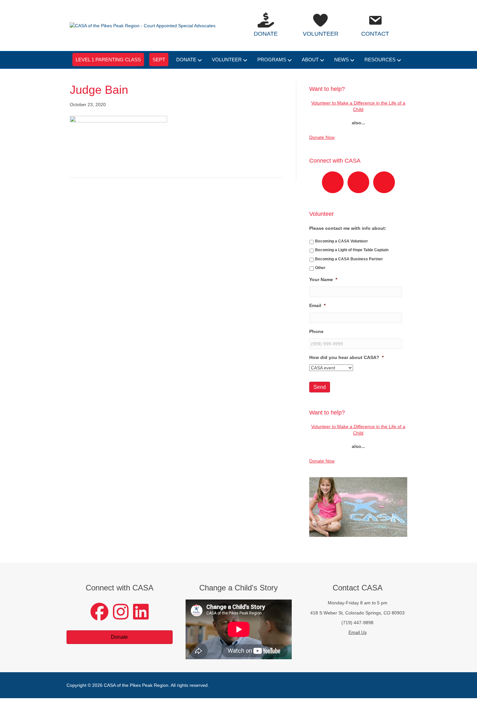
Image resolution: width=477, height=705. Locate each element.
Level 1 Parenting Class (108, 59)
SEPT (159, 59)
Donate (186, 59)
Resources (380, 59)
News (341, 59)
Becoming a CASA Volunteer (341, 241)
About (310, 59)
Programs (271, 59)
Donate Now (322, 137)
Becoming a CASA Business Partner (349, 259)
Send (319, 387)
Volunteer (227, 59)
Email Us (358, 632)
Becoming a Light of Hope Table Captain (351, 250)
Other (320, 268)
